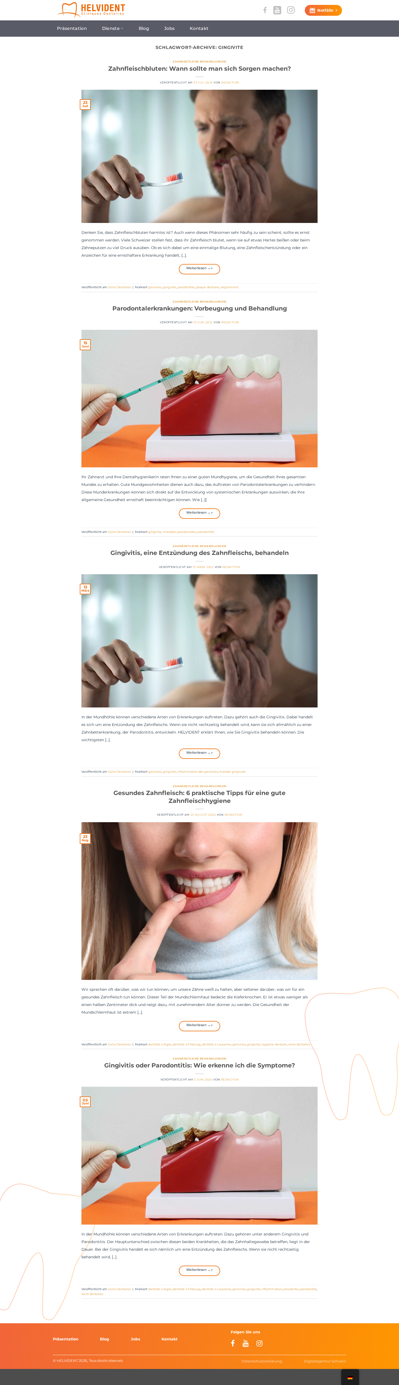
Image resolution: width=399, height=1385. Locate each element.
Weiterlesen (198, 268)
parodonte (290, 1289)
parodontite (186, 287)
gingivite (169, 287)
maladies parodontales (179, 532)
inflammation (272, 1289)
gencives (155, 287)
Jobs (169, 28)
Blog (144, 28)
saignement (229, 287)
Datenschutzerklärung (262, 1361)
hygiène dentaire (274, 1044)
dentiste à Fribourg (187, 1044)
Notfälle (325, 10)
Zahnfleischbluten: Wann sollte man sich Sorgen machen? (199, 68)
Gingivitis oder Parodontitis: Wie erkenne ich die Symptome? (199, 1065)
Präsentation (72, 28)
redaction (230, 82)
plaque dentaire (207, 287)
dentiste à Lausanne (216, 1044)
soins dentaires (299, 1044)
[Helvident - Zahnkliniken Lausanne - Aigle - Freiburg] (91, 10)
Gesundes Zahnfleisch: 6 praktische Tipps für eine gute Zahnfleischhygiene (199, 797)
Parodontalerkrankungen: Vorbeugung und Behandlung (199, 308)
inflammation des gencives (198, 772)
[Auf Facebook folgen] (265, 10)
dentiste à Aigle (159, 1044)
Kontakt (199, 28)
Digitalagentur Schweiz (325, 1361)
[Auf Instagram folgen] (291, 10)
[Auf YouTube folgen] (277, 10)
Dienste (111, 28)
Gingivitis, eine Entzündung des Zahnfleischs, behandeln (199, 553)
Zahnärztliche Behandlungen (199, 61)
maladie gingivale (232, 772)
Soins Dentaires (119, 287)
